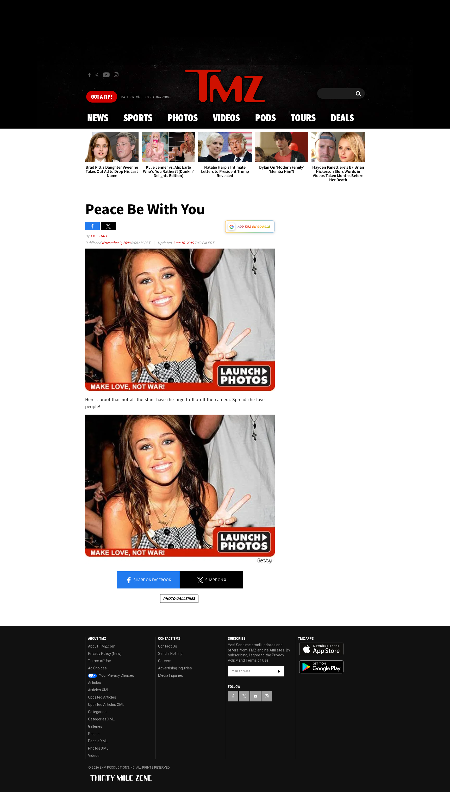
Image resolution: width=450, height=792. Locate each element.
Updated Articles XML (106, 704)
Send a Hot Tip (170, 653)
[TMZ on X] (97, 74)
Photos (182, 118)
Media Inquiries (170, 675)
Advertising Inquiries (175, 668)
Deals (342, 118)
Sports (137, 118)
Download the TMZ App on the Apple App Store (321, 649)
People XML (98, 741)
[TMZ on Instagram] (116, 74)
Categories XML (101, 719)
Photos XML (98, 748)
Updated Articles (102, 697)
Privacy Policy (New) (105, 653)
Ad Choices (97, 668)
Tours (303, 118)
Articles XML (98, 690)
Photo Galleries (179, 598)
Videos (226, 118)
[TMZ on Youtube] (106, 74)
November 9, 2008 (116, 242)
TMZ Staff (99, 235)
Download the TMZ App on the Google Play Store (321, 667)
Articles (94, 683)
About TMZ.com (101, 646)
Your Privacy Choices (116, 675)
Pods (265, 118)
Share (152, 579)
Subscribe (279, 671)
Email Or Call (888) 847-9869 (145, 97)
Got (101, 97)
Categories (97, 712)
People (93, 734)
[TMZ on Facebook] (89, 74)
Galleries (95, 726)
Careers (164, 661)
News (97, 118)
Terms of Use (99, 661)
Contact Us (167, 646)
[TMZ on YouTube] (255, 696)
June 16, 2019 (183, 242)
